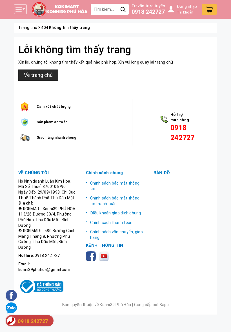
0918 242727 (148, 11)
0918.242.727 (47, 255)
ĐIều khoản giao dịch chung (115, 213)
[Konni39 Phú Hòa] (60, 9)
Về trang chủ (38, 75)
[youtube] (105, 256)
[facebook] (92, 256)
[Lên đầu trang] (221, 322)
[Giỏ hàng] (209, 9)
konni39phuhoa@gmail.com (44, 269)
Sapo (164, 304)
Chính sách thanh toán (111, 222)
